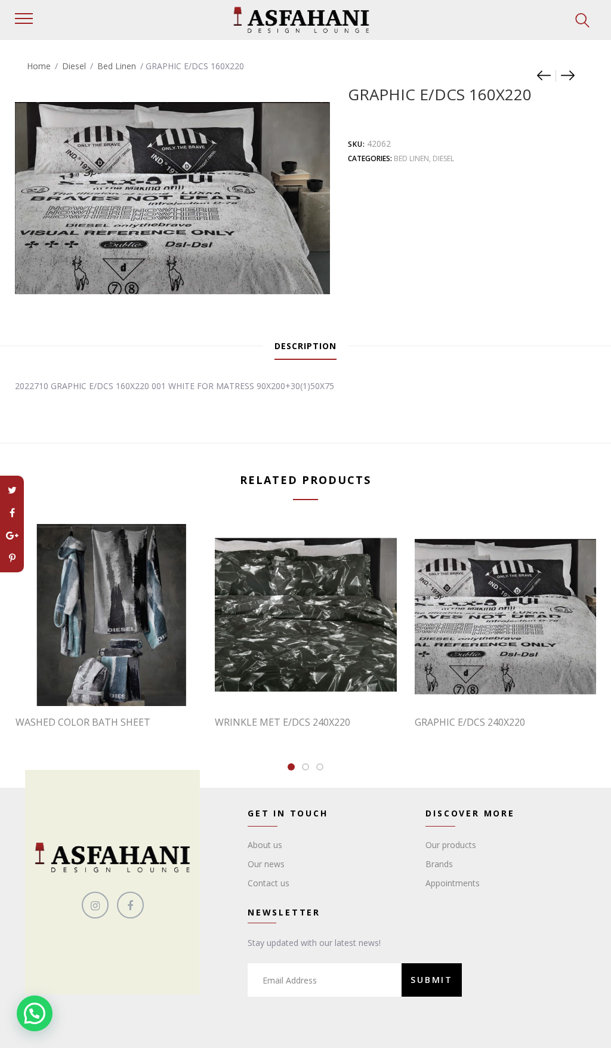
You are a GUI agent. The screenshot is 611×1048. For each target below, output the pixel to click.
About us (265, 844)
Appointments (452, 883)
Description (305, 346)
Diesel (74, 66)
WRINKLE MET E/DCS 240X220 (282, 722)
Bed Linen (116, 66)
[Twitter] (12, 490)
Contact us (268, 883)
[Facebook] (12, 512)
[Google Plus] (12, 535)
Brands (439, 864)
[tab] (305, 346)
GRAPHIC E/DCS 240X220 (470, 722)
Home (39, 66)
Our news (266, 864)
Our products (450, 844)
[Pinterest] (12, 558)
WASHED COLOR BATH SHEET (83, 722)
